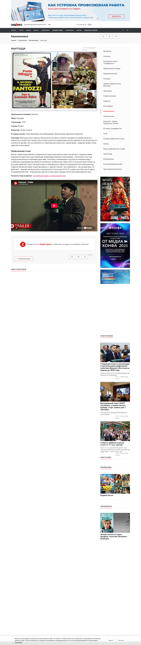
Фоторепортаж (108, 159)
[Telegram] (116, 36)
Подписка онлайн (90, 30)
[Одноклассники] (109, 36)
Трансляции (107, 91)
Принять (110, 640)
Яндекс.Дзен (45, 244)
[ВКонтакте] (103, 36)
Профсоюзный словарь (111, 68)
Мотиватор (107, 51)
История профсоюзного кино (113, 139)
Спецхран (106, 56)
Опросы (106, 144)
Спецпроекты (45, 30)
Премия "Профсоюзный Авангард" (112, 85)
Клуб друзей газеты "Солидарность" (110, 62)
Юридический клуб (110, 74)
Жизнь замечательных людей (114, 149)
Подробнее (18, 642)
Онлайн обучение (109, 96)
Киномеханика (33, 40)
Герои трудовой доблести (112, 169)
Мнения (28, 30)
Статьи (21, 30)
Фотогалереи (108, 106)
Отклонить (121, 640)
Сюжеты (36, 30)
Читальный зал (108, 116)
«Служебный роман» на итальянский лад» (49, 176)
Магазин (79, 30)
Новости (13, 30)
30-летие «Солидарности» (112, 128)
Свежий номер (57, 30)
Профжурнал (70, 30)
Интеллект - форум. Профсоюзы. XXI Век (110, 122)
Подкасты (106, 101)
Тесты (105, 134)
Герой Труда (107, 154)
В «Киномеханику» (24, 259)
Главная (13, 40)
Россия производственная (112, 164)
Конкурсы (107, 79)
